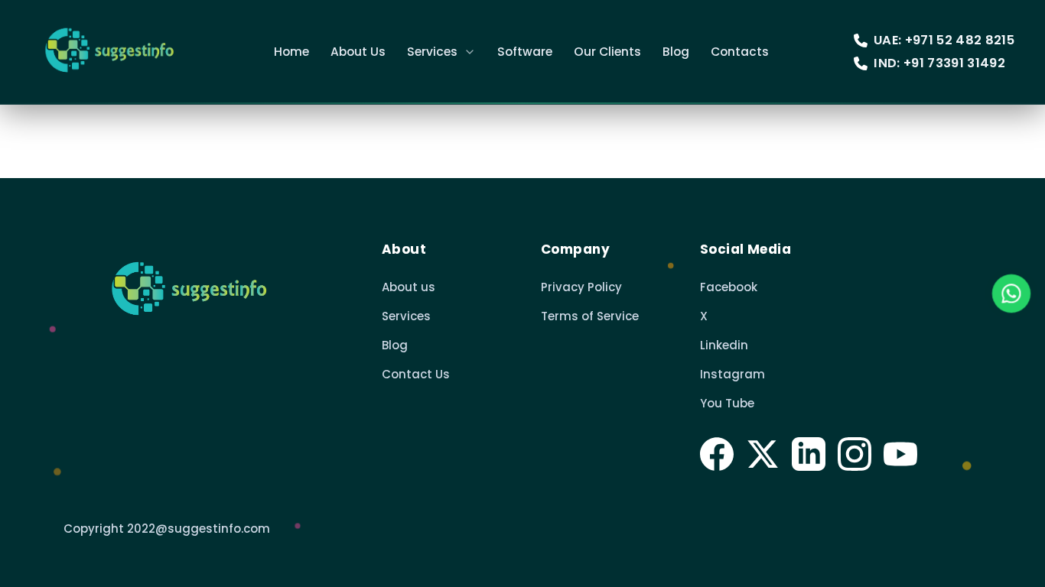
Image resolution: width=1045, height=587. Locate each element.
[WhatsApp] (1011, 293)
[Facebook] (717, 454)
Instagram (732, 374)
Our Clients (607, 52)
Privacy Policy (581, 287)
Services (432, 52)
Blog (675, 52)
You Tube (727, 403)
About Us (358, 52)
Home (291, 52)
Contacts (740, 52)
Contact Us (416, 374)
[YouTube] (900, 454)
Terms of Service (590, 316)
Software (524, 52)
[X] (763, 454)
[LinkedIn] (808, 454)
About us (408, 287)
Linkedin (724, 345)
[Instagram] (854, 454)
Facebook (728, 287)
